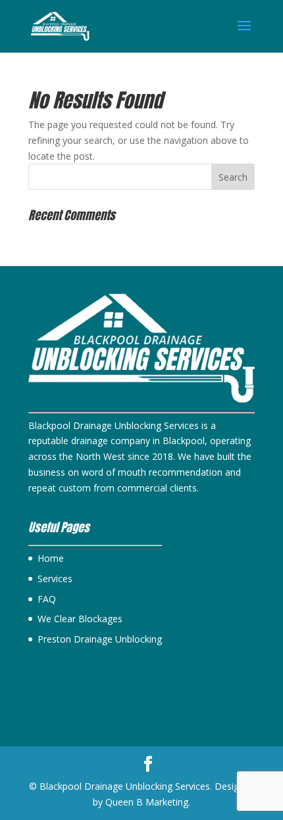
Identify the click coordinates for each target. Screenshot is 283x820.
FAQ (47, 599)
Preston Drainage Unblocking (100, 639)
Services (55, 578)
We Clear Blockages (80, 618)
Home (51, 558)
